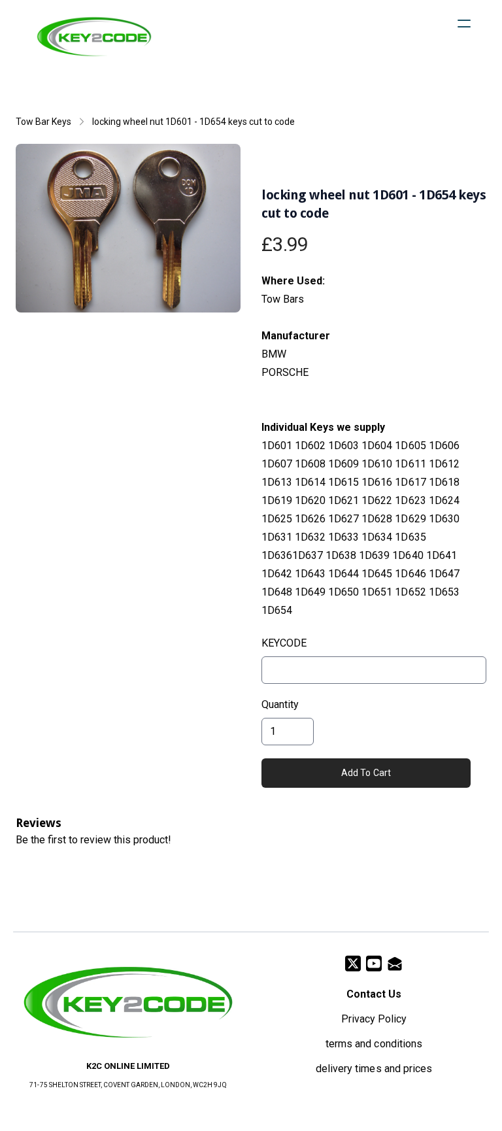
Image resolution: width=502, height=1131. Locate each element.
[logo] (94, 36)
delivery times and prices (374, 1068)
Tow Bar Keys (43, 121)
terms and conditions (374, 1044)
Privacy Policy (374, 1019)
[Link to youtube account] (374, 963)
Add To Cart (366, 773)
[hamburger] (464, 23)
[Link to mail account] (395, 963)
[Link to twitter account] (353, 963)
